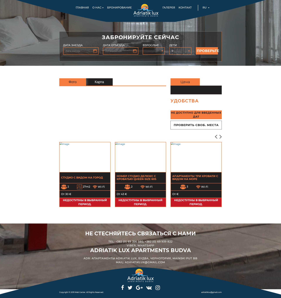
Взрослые (151, 45)
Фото (73, 82)
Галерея (168, 7)
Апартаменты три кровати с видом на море (195, 178)
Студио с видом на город (82, 177)
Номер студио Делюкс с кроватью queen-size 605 (136, 178)
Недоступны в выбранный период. (85, 202)
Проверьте (207, 51)
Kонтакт (185, 7)
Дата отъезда (114, 45)
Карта (99, 82)
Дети (173, 45)
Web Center (80, 292)
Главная (82, 7)
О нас (96, 7)
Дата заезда (73, 45)
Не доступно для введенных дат (196, 114)
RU (205, 7)
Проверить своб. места (196, 125)
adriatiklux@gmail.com (211, 292)
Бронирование (119, 7)
